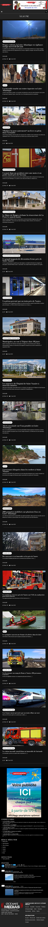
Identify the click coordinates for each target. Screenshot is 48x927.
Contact (27, 922)
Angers (4, 849)
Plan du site (32, 917)
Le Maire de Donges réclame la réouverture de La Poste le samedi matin (23, 216)
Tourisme (9, 380)
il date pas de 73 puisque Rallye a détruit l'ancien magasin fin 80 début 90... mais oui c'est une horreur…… (24, 825)
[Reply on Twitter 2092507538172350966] (6, 882)
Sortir (8, 127)
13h (21, 871)
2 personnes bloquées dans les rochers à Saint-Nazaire (21, 470)
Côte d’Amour (5, 845)
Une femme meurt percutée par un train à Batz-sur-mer (21, 713)
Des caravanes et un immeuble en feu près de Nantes (20, 556)
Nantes (4, 847)
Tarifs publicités (5, 858)
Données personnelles (30, 919)
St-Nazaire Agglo (11, 41)
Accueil (27, 917)
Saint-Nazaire (5, 843)
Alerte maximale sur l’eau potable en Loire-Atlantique (20, 426)
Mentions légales (40, 919)
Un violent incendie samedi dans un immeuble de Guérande (22, 751)
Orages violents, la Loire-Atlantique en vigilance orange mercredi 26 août (22, 45)
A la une (5, 41)
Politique (9, 338)
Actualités (9, 297)
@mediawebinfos (16, 871)
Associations (28, 911)
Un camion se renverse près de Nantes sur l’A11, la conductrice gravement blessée (23, 595)
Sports (38, 911)
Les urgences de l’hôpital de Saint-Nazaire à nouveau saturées (20, 384)
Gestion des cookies (40, 917)
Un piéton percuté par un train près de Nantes (21, 301)
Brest (3, 852)
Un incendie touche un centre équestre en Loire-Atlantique (22, 89)
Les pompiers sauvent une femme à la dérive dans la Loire (21, 635)
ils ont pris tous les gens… (8, 832)
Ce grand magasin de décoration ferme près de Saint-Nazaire (22, 260)
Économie (9, 255)
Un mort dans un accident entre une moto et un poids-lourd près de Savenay (21, 174)
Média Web (5, 841)
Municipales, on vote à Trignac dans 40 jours (21, 341)
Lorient (4, 851)
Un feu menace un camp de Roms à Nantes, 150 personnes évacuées (21, 674)
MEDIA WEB (8, 871)
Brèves (9, 553)
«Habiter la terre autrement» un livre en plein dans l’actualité (21, 131)
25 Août (22, 886)
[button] (2, 12)
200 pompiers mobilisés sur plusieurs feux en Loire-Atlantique (21, 512)
